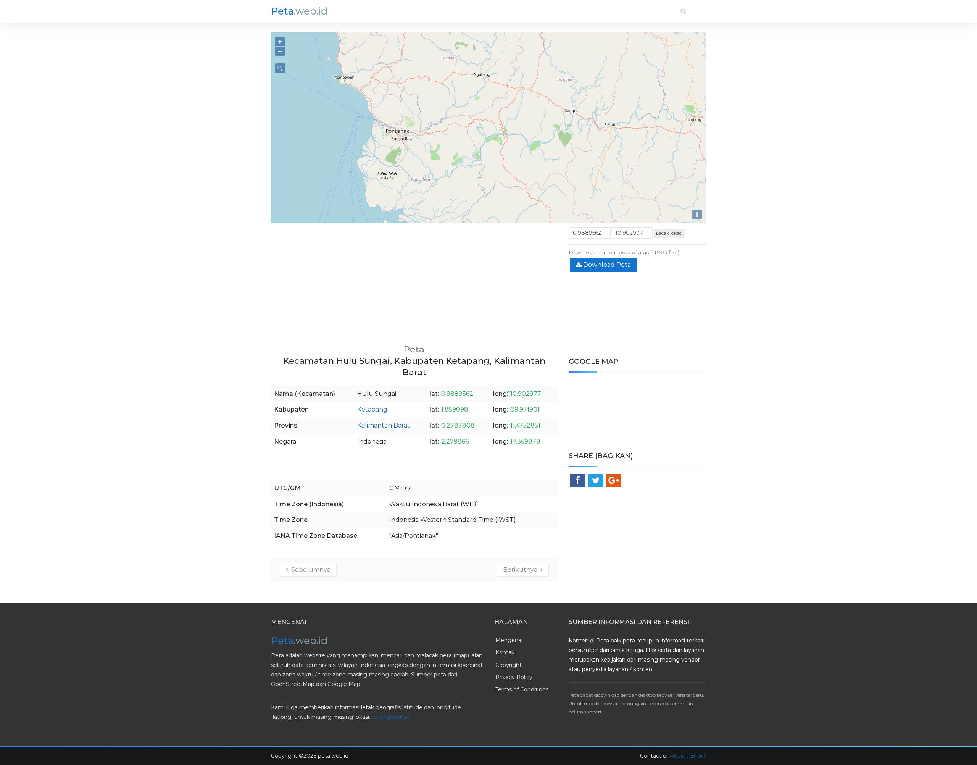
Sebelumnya (309, 569)
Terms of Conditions (521, 689)
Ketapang (372, 409)
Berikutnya (521, 569)
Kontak (504, 652)
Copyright (508, 665)
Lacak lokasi (669, 233)
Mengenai (508, 640)
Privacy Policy (513, 677)
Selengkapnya (391, 716)
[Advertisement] (414, 280)
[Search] (683, 11)
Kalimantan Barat (383, 425)
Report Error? (688, 755)
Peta (299, 11)
